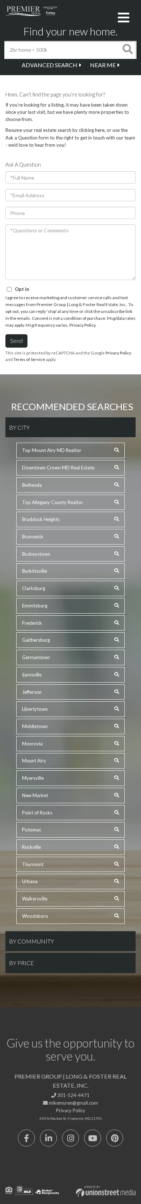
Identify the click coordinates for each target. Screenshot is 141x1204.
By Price (21, 962)
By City (19, 427)
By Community (31, 941)
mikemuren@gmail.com (73, 1103)
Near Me (103, 64)
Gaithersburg (36, 640)
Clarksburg (33, 588)
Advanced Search (49, 64)
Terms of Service (29, 359)
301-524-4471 (73, 1095)
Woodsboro (35, 916)
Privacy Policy (82, 325)
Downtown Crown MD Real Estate (58, 467)
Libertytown (35, 709)
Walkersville (34, 899)
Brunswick (32, 536)
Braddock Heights (41, 519)
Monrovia (32, 744)
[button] (128, 50)
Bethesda (32, 485)
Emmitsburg (34, 606)
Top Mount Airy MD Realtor (51, 450)
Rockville (31, 847)
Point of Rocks (37, 813)
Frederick (32, 623)
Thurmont (32, 864)
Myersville (33, 778)
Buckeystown (36, 554)
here (99, 130)
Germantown (36, 657)
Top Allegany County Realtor (52, 502)
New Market (35, 795)
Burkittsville (34, 571)
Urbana (30, 881)
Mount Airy (34, 761)
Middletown (35, 726)
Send (16, 340)
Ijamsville (32, 675)
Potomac (31, 830)
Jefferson (32, 692)
